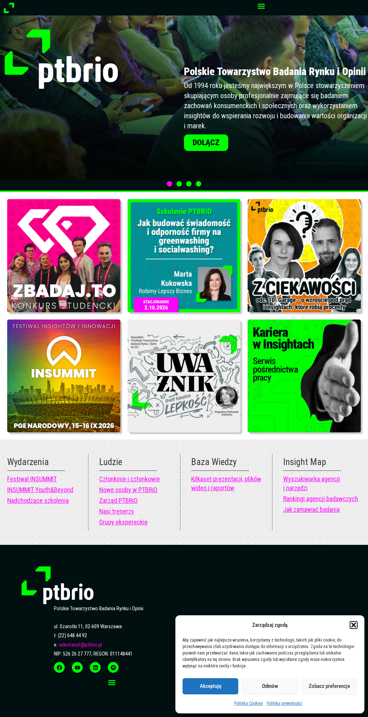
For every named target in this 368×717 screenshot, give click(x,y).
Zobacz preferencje (329, 686)
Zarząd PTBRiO (118, 500)
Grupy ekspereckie (123, 522)
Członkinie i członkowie (129, 479)
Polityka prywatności (284, 703)
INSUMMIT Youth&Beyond (40, 489)
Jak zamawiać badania (311, 509)
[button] (353, 625)
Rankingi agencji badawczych (320, 498)
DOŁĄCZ (206, 173)
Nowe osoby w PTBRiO (128, 489)
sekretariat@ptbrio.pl (80, 645)
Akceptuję (210, 686)
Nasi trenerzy (116, 511)
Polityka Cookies (248, 703)
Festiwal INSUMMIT (32, 479)
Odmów (270, 686)
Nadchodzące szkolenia (38, 500)
